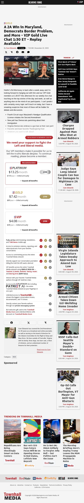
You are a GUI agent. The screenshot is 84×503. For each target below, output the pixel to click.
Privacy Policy (67, 485)
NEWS (14, 357)
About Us (13, 485)
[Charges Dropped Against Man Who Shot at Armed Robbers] (68, 117)
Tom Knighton (68, 310)
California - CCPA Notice (42, 487)
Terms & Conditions (55, 485)
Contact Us (28, 485)
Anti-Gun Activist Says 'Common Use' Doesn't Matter (67, 71)
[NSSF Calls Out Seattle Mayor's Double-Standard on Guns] (68, 328)
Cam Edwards (11, 48)
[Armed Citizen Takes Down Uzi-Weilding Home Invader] (68, 288)
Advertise (20, 485)
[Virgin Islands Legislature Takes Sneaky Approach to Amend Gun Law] (68, 242)
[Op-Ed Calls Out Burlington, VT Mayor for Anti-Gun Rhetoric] (68, 376)
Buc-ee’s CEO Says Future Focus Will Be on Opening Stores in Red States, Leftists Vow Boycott (32, 453)
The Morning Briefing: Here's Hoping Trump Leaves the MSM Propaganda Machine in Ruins (71, 453)
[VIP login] (80, 2)
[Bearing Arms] (35, 2)
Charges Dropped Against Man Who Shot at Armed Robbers (68, 132)
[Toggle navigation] (2, 2)
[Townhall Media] (12, 496)
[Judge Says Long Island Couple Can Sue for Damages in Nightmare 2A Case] (68, 160)
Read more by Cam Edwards (44, 351)
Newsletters (44, 485)
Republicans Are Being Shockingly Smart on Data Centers (12, 450)
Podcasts (36, 485)
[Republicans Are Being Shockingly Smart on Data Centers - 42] (12, 431)
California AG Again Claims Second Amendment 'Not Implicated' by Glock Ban (66, 96)
